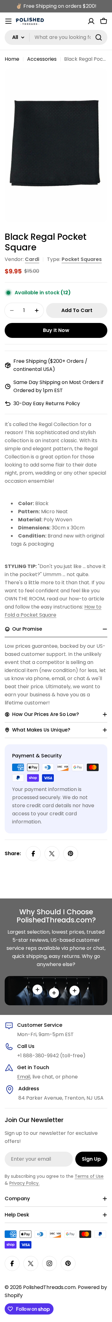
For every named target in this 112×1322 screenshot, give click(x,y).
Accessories (42, 59)
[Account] (91, 21)
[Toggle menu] (8, 21)
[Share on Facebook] (33, 853)
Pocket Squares (82, 259)
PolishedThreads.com (49, 1287)
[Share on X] (51, 853)
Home (12, 59)
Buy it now (56, 330)
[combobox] (56, 37)
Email (23, 1076)
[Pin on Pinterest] (70, 853)
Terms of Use (89, 1176)
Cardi (32, 259)
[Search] (98, 37)
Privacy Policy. (24, 1183)
